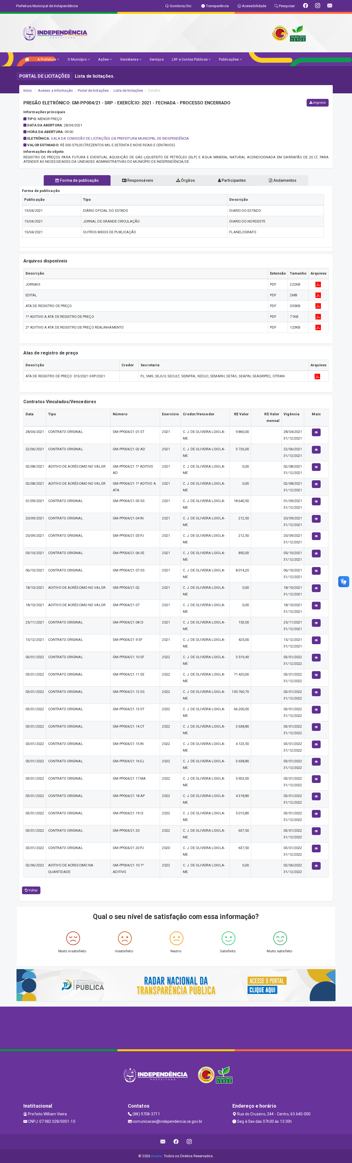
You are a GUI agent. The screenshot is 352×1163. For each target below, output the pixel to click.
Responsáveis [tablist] (140, 180)
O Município (78, 59)
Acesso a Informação (55, 90)
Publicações (229, 59)
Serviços (157, 59)
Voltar (33, 890)
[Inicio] (27, 59)
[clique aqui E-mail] (163, 1141)
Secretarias (129, 59)
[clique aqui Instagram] (189, 1141)
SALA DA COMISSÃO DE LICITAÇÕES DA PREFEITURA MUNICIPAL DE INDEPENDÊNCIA (120, 138)
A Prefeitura (47, 59)
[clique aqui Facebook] (176, 1141)
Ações (104, 59)
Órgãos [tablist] (187, 180)
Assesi (156, 1156)
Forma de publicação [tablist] (79, 180)
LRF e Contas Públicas (190, 59)
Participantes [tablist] (233, 180)
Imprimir (319, 103)
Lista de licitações (128, 90)
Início (27, 90)
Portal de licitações (93, 90)
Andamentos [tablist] (284, 180)
